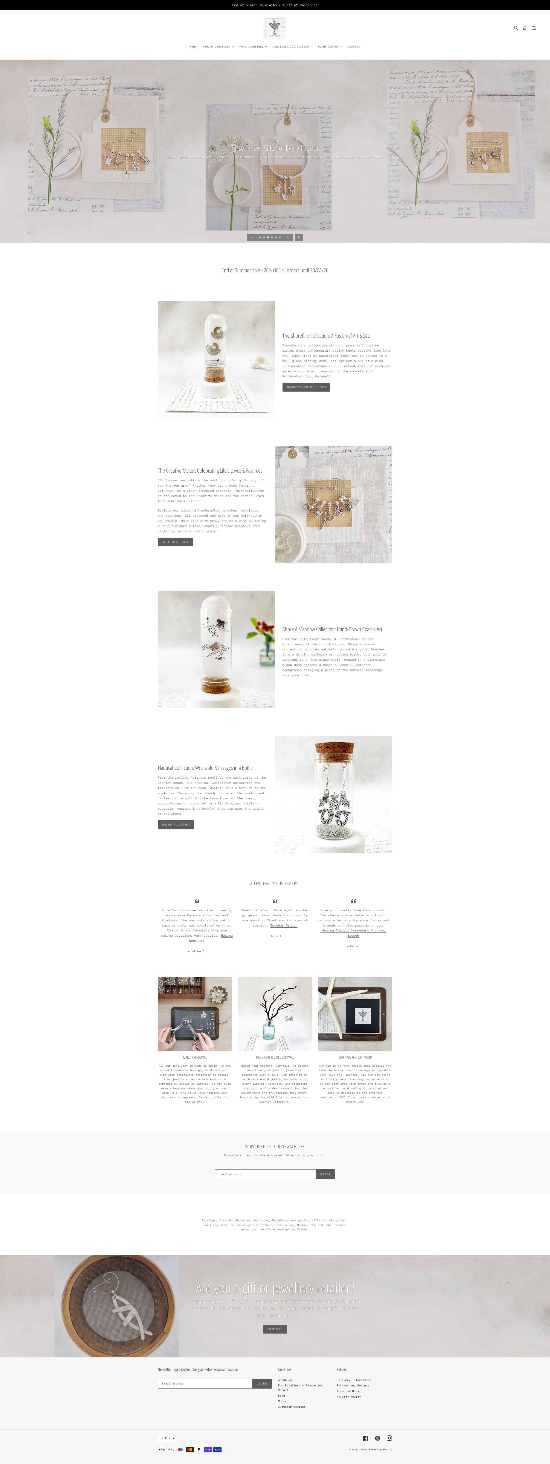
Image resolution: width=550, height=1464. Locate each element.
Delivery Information (354, 1379)
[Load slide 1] (260, 237)
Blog (281, 1395)
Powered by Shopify (380, 1449)
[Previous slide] (252, 237)
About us (285, 1379)
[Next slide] (288, 237)
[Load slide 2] (264, 237)
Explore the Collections (175, 542)
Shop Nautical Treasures (176, 824)
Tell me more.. (275, 1329)
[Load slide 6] (280, 237)
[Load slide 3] (268, 237)
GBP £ (166, 1437)
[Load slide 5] (276, 237)
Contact (284, 1401)
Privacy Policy (349, 1396)
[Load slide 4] (272, 237)
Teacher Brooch (284, 925)
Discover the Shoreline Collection (306, 387)
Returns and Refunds (353, 1385)
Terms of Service (350, 1391)
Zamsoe (363, 1449)
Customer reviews (292, 1406)
